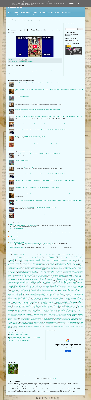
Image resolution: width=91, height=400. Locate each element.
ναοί (30, 299)
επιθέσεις (58, 282)
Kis (68, 322)
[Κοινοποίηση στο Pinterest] (26, 60)
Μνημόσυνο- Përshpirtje (39, 298)
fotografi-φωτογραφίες (60, 320)
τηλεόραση (54, 314)
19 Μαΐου (39, 254)
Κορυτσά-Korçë (23, 291)
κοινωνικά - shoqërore (46, 290)
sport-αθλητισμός (47, 326)
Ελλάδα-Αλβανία (69, 274)
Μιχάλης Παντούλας (26, 298)
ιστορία (81, 287)
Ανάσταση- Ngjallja (78, 259)
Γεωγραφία (40, 267)
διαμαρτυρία (61, 268)
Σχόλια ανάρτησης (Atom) (19, 73)
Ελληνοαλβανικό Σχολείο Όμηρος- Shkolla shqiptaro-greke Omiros (30, 279)
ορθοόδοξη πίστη (69, 303)
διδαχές (9, 269)
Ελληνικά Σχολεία (47, 275)
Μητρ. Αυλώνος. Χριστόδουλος (51, 20)
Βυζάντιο (55, 265)
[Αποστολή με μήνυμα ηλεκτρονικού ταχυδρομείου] (21, 60)
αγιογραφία (27, 256)
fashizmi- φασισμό (41, 321)
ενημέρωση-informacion (64, 281)
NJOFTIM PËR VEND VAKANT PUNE (17, 247)
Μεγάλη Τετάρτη (80, 294)
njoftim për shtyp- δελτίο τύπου (37, 325)
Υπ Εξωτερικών (24, 317)
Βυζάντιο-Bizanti (62, 265)
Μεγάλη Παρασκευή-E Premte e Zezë (60, 294)
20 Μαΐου (50, 254)
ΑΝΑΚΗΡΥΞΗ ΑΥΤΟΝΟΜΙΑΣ (57, 259)
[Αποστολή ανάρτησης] (19, 59)
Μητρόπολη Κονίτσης (48, 295)
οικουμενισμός (26, 301)
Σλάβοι (69, 311)
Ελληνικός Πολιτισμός (60, 276)
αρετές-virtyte (47, 261)
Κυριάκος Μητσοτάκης (68, 291)
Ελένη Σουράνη (49, 273)
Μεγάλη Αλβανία (33, 294)
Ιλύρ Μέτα (49, 287)
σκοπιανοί (65, 311)
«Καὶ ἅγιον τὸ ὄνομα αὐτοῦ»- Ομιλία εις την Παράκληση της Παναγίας (30, 136)
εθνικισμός (12, 272)
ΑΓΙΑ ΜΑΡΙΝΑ (10, 256)
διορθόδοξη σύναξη (28, 269)
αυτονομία (24, 264)
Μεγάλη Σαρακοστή (72, 294)
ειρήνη (61, 272)
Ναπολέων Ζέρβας (35, 299)
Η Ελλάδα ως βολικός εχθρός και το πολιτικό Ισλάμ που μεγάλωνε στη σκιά (31, 214)
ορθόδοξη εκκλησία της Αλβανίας (46, 302)
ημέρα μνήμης (17, 285)
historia (23, 322)
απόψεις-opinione (15, 261)
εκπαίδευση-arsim (38, 273)
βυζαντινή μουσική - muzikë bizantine (45, 265)
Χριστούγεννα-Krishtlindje (35, 319)
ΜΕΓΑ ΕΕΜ (26, 294)
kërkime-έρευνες (63, 322)
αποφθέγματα (75, 260)
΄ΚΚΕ (15, 254)
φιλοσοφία (15, 318)
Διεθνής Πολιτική (15, 269)
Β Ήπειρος (38, 264)
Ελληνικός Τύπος (70, 276)
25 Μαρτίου (61, 254)
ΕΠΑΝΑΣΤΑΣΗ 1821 (45, 282)
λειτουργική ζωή (30, 293)
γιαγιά (59, 267)
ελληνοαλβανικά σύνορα (13, 278)
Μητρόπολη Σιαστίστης (14, 297)
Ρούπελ (80, 310)
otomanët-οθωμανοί (74, 324)
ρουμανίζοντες (74, 310)
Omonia (46, 324)
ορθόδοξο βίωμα (60, 303)
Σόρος (73, 311)
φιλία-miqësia (79, 317)
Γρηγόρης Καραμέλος (20, 268)
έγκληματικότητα (11, 271)
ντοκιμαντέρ (65, 299)
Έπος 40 (47, 283)
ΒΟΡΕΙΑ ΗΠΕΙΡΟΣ (26, 265)
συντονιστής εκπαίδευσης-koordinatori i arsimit (16, 314)
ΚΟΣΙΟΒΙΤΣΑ (32, 291)
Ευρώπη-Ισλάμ (72, 283)
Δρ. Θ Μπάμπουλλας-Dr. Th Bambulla (63, 269)
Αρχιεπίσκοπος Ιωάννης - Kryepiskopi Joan (43, 263)
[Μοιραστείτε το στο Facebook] (25, 60)
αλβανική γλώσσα (75, 257)
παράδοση (33, 306)
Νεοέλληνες (42, 299)
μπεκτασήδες (79, 298)
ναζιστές (26, 299)
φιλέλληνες (73, 317)
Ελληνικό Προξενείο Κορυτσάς (27, 276)
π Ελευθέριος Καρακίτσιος (22, 305)
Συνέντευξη (64, 312)
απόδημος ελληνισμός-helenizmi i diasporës (55, 260)
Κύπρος (60, 291)
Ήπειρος (30, 285)
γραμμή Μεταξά (12, 268)
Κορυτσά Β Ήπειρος (12, 291)
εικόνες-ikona (56, 272)
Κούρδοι (52, 291)
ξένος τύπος (71, 299)
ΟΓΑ (75, 299)
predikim (20, 326)
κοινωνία (39, 290)
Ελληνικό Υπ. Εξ (51, 276)
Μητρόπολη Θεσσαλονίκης (29, 295)
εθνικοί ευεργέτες (33, 272)
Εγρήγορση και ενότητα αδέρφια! (22, 96)
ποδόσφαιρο (79, 307)
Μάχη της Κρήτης (19, 294)
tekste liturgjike (57, 326)
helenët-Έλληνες (73, 321)
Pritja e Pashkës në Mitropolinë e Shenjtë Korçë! (18, 332)
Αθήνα (28, 257)
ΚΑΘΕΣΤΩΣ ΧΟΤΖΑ (48, 289)
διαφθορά (71, 268)
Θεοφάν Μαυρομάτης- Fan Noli (70, 285)
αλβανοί (28, 259)
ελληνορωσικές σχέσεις (21, 281)
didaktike (20, 321)
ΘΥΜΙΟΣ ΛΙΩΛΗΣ (63, 286)
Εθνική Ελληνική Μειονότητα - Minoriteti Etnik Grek (61, 271)
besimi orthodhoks (72, 319)
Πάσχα (49, 306)
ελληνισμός (77, 276)
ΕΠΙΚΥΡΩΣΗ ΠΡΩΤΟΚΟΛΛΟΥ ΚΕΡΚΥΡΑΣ (68, 282)
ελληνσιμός (40, 281)
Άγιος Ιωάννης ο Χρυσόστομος (65, 256)
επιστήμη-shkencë (30, 283)
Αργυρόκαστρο (40, 261)
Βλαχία (81, 264)
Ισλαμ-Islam (64, 287)
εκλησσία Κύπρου (18, 273)
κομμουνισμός (54, 290)
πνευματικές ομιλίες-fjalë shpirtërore (67, 307)
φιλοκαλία (10, 318)
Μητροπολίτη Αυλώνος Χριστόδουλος (37, 297)
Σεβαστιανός (19, 311)
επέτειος (53, 282)
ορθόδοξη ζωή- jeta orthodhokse (69, 302)
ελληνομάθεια (12, 281)
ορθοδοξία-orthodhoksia (28, 61)
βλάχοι (10, 265)
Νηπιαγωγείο (48, 299)
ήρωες (35, 285)
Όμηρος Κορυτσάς (14, 246)
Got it (77, 3)
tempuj (62, 326)
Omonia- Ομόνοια (52, 325)
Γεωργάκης (45, 267)
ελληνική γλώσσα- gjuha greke (65, 275)
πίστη (46, 307)
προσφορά (23, 310)
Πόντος (56, 309)
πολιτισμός (29, 309)
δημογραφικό (44, 268)
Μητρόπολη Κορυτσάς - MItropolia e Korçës (74, 295)
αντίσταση (43, 260)
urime (73, 326)
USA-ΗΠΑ (77, 326)
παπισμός (27, 306)
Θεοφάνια (23, 286)
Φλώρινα (21, 318)
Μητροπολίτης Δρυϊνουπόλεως (51, 297)
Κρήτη (57, 291)
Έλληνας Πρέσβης (78, 273)
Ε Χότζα (72, 269)
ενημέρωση (48, 281)
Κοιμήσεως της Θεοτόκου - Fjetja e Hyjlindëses (28, 290)
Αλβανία (51, 257)
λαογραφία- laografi (22, 293)
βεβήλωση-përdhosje (60, 264)
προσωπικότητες (40, 310)
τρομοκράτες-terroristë (50, 315)
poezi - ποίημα (10, 326)
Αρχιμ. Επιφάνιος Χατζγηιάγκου (59, 263)
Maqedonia (66, 323)
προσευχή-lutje (17, 310)
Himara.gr (12, 224)
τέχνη (49, 314)
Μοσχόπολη (46, 298)
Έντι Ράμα (79, 281)
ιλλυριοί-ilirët (43, 287)
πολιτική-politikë (21, 309)
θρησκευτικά (48, 286)
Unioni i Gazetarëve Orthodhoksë (16, 228)
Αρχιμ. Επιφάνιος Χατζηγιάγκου (74, 263)
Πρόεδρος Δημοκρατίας (67, 309)
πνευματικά (55, 307)
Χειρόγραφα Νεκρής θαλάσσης (65, 318)
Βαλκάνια (52, 264)
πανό (14, 306)
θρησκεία (43, 286)
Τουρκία (81, 314)
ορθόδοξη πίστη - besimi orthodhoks (18, 61)
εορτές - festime (36, 282)
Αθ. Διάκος (24, 257)
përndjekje (80, 324)
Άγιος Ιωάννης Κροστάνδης (42, 256)
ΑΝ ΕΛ (49, 259)
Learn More (71, 3)
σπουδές (13, 312)
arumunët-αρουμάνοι (64, 319)
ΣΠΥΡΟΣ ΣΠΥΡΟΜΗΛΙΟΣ (21, 312)
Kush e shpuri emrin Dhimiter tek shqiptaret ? (18, 232)
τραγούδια (24, 315)
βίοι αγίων (76, 264)
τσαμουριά (14, 317)
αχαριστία (33, 264)
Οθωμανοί (80, 299)
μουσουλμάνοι (73, 298)
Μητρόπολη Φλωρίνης (24, 297)
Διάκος (56, 268)
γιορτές (63, 267)
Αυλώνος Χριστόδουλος (12, 264)
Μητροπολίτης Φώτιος (12, 298)
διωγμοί (41, 269)
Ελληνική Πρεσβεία (77, 275)
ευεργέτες (62, 283)
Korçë (10, 323)
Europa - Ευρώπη (34, 321)
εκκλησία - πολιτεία (78, 272)
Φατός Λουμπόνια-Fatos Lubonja (64, 316)
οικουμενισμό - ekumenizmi (18, 301)
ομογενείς (37, 301)
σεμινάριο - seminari (26, 311)
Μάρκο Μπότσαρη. (78, 293)
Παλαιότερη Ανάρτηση (56, 70)
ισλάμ (59, 287)
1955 (46, 254)
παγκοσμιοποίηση (46, 305)
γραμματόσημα (80, 267)
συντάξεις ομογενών (77, 313)
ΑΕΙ (20, 257)
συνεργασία (70, 312)
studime (52, 326)
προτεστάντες (46, 310)
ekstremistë (25, 320)
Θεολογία (62, 285)
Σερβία (45, 311)
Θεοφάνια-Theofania (30, 286)
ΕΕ (19, 271)
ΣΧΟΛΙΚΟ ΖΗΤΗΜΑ (35, 314)
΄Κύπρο (18, 254)
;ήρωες (9, 254)
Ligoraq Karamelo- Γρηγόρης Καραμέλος (46, 323)
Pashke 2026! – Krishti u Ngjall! (15, 336)
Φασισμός (55, 317)
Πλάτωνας (50, 307)
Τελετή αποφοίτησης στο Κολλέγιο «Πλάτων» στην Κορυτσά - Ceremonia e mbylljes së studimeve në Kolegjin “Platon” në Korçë (40, 129)
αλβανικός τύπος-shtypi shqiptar (20, 259)
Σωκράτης (41, 314)
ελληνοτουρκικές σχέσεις (31, 281)
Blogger (54, 378)
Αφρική (29, 264)
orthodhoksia (66, 325)
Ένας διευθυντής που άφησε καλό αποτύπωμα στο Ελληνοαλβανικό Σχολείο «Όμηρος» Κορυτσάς (35, 207)
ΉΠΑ (26, 285)
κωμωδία (74, 291)
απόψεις (81, 260)
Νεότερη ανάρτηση (13, 70)
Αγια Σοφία (17, 256)
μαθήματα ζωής (45, 293)
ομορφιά (54, 301)
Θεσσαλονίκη (38, 286)
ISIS (44, 322)
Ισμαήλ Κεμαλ (75, 287)
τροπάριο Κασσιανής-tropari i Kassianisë (62, 315)
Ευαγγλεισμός (56, 283)
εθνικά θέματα (28, 271)
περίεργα (35, 307)
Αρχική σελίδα (12, 26)
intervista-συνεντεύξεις (38, 322)
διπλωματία (35, 269)
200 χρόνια (55, 254)
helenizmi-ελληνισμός (13, 322)
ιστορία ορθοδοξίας (15, 289)
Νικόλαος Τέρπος (59, 299)
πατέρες (62, 306)
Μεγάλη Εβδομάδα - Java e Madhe (44, 294)
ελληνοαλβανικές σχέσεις (25, 278)
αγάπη (74, 254)
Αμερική (45, 259)
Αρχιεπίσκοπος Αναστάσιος (14, 263)
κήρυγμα (69, 289)
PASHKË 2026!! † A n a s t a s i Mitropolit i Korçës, (19, 340)
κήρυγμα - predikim (78, 289)
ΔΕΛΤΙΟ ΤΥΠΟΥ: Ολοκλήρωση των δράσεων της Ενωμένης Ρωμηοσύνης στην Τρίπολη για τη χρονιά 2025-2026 (31, 243)
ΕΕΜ (22, 271)
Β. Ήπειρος (46, 264)
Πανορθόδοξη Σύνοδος (21, 306)
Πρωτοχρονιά (53, 310)
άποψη (24, 261)
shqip (25, 326)
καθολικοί (59, 289)
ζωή (12, 285)
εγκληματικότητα (78, 269)
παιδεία (69, 305)
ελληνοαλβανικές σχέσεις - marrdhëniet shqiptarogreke (49, 278)
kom (82, 322)
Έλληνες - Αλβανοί (11, 275)
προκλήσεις (75, 309)
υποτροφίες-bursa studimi (42, 317)
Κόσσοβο (48, 291)
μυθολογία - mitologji (19, 299)
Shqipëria (30, 326)
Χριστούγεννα (26, 319)
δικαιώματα (21, 269)
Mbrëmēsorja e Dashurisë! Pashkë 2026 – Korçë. (18, 334)
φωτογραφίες (27, 318)
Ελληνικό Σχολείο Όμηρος (40, 276)
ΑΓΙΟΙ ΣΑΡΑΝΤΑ (34, 256)
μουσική (60, 298)
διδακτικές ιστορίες (78, 268)
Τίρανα (58, 314)
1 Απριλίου (35, 254)
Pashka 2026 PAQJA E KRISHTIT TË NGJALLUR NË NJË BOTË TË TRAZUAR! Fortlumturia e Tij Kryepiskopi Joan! (25, 338)
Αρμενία (52, 261)
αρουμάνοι (58, 261)
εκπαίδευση (30, 274)
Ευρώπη (67, 283)
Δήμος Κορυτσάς (50, 268)
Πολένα (9, 309)
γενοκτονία (25, 267)
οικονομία (10, 301)
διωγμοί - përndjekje (50, 269)
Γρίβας (27, 268)
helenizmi (80, 321)
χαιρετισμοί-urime (44, 318)
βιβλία (66, 264)
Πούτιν (60, 309)
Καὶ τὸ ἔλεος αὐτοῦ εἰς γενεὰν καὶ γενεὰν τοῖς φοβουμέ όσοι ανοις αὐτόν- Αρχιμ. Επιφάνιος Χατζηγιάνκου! (38, 143)
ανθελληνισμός (11, 260)
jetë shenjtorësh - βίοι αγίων (52, 322)
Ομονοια (42, 301)
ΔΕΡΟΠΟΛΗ (38, 268)
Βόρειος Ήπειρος (35, 265)
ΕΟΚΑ (31, 282)
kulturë (36, 323)
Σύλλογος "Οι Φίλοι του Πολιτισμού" (43, 313)
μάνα (73, 293)
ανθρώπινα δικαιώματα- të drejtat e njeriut (33, 260)
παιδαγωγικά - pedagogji (55, 305)
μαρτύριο (10, 294)
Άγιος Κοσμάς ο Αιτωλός (77, 256)
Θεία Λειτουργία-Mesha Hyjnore (51, 285)
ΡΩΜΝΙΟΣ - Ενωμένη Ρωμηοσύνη (17, 242)
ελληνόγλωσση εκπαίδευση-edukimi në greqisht (74, 279)
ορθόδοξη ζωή (58, 302)
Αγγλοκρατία (79, 254)
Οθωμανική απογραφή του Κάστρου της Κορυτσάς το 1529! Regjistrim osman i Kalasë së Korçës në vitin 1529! (37, 82)
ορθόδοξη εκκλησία (34, 302)
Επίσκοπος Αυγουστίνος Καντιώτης (14, 283)
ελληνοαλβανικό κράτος (69, 277)
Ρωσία (15, 311)
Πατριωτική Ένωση (16, 307)
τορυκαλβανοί (63, 314)
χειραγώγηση (56, 318)
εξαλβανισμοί (10, 282)
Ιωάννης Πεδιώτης (39, 289)
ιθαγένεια (38, 287)
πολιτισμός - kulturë (38, 309)
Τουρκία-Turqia (13, 315)
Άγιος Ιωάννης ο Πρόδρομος (54, 256)
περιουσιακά (41, 307)
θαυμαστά (41, 285)
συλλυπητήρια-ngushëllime (56, 312)
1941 (43, 254)
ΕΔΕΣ (16, 271)
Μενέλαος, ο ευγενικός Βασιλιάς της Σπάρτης (24, 103)
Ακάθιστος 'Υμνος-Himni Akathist (37, 257)
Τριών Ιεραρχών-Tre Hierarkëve (40, 315)
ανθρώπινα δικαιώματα (21, 260)
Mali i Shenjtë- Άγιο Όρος (59, 323)
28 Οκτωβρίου (68, 254)
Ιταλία (33, 289)
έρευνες (51, 283)
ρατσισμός (69, 310)
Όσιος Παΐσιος (76, 303)
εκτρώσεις (44, 273)
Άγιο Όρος (22, 256)
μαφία (14, 294)
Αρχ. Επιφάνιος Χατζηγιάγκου (34, 20)
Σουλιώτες (77, 311)
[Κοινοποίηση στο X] (24, 60)
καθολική (54, 289)
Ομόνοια (48, 301)
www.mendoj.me (13, 231)
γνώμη (74, 267)
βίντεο (70, 264)
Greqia (66, 321)
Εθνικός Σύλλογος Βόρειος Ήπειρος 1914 (46, 272)
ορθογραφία (63, 301)
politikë (16, 326)
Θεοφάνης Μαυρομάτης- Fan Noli (14, 286)
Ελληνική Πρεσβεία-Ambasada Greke (14, 276)
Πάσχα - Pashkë (56, 306)
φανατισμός (50, 316)
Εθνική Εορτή (80, 271)
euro (29, 320)
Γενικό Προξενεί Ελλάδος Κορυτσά (72, 265)
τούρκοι (20, 315)
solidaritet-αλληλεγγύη (38, 326)
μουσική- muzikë (66, 298)
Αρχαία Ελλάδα (70, 261)
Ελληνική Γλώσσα (55, 275)
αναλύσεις (72, 259)
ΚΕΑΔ (64, 289)
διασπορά (66, 268)
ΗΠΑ (22, 285)
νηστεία (53, 299)
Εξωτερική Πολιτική (24, 282)
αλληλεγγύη (40, 259)
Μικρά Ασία (19, 298)
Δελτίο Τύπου (32, 268)
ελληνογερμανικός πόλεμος (59, 279)
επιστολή (36, 283)
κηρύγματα (13, 290)
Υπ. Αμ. (29, 316)
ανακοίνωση (66, 259)
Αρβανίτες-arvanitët (32, 261)
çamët (16, 321)
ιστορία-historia (25, 289)
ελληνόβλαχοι (49, 279)
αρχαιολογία (79, 261)
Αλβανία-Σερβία (61, 257)
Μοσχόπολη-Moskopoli (54, 298)
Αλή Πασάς (34, 259)
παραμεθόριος (44, 306)
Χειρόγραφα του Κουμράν (77, 318)
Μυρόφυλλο (12, 239)
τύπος (18, 317)
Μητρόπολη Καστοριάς (39, 295)
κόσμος (37, 291)
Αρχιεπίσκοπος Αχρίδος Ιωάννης (28, 263)
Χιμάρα (9, 319)
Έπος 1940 (42, 283)
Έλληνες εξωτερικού (28, 275)
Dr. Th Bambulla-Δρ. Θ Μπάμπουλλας (16, 20)
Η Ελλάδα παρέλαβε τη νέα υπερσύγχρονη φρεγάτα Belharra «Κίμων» (23, 225)
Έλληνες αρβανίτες (19, 275)
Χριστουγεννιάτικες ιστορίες (49, 319)
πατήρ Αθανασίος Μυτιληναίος (71, 306)
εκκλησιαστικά (10, 273)
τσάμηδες (74, 315)
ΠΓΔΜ (21, 307)
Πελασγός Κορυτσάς (27, 307)
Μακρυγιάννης (67, 293)
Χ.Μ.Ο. (33, 318)
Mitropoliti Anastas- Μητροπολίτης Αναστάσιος (21, 325)
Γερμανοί (35, 267)
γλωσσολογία (68, 267)
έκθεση (71, 272)
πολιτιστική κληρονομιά (49, 309)
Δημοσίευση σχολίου (14, 68)
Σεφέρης (49, 311)
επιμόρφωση (79, 282)
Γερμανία (30, 267)
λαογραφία (15, 293)
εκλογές (24, 274)
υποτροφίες (34, 317)
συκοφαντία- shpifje (30, 312)
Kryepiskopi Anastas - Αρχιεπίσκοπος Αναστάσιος (23, 323)
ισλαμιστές (69, 287)
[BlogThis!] (22, 60)
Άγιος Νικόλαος (11, 257)
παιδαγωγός (64, 305)
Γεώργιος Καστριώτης (53, 267)
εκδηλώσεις (66, 272)
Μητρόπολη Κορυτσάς (58, 295)
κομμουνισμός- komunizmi (64, 290)
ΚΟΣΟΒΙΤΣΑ (43, 291)
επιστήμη (24, 283)
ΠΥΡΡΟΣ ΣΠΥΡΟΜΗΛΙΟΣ (61, 310)
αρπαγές (63, 261)
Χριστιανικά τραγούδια (18, 319)
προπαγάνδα (10, 310)
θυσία (69, 286)
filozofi (53, 321)
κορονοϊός (73, 290)
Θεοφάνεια (80, 285)
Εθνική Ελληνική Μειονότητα (39, 271)
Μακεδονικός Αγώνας (60, 293)
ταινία (46, 314)
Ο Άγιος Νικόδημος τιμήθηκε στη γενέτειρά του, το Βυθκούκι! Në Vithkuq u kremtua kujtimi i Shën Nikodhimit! (37, 109)
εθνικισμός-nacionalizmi (23, 272)
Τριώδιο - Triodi (30, 315)
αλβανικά (67, 257)
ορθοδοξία (37, 303)
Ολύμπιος (32, 301)
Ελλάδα (61, 274)
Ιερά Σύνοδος (32, 287)
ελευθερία (55, 273)
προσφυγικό (28, 310)
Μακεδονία (52, 293)
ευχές (78, 283)
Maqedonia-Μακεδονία (74, 323)
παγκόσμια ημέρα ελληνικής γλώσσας (35, 305)
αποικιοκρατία (68, 260)
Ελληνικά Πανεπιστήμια (38, 275)
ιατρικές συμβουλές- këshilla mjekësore (22, 287)
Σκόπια (60, 311)
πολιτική (14, 309)
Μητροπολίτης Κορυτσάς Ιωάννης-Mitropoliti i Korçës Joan (70, 297)
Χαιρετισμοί (37, 318)
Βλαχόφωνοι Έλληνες (17, 265)
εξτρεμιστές (16, 282)
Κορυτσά (78, 290)
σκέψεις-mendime (55, 311)
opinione (59, 325)
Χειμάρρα (51, 318)
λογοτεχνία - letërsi (38, 293)
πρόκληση (80, 309)
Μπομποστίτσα (11, 299)
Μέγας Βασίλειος (20, 295)
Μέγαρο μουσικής (12, 295)
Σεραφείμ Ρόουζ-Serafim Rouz (37, 311)
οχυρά (15, 305)
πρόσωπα (33, 310)
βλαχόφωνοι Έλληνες (14, 236)
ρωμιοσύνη (10, 311)
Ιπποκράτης (55, 287)
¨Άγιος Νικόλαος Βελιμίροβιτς (26, 254)
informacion (29, 322)
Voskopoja (14, 327)
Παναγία (74, 305)
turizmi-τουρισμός (68, 326)
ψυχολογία (57, 319)
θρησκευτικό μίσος (55, 286)
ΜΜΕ (33, 298)
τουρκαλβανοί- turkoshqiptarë (72, 314)
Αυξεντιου (19, 264)
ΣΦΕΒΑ (28, 314)
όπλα (59, 301)
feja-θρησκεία (48, 320)
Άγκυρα (16, 257)
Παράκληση (38, 306)
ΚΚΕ (17, 290)
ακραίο (45, 257)
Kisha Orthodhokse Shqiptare (75, 322)
